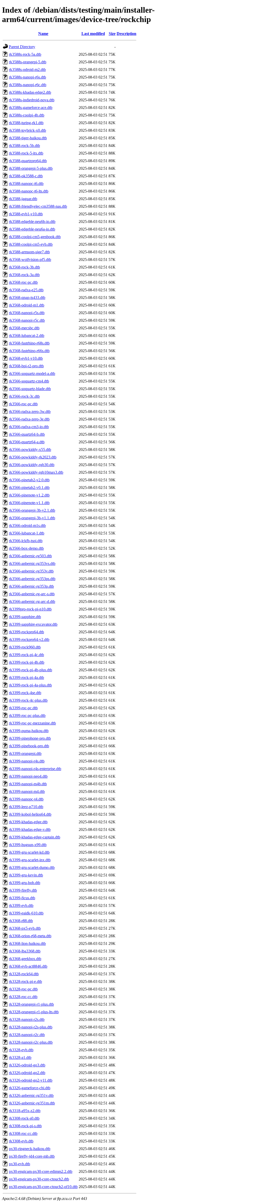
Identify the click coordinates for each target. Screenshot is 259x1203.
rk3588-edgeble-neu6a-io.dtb (32, 229)
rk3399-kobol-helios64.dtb (30, 814)
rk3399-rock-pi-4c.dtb (26, 655)
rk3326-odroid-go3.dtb (27, 1065)
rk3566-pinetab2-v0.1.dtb (29, 487)
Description (126, 33)
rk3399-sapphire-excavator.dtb (33, 624)
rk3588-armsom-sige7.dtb (29, 252)
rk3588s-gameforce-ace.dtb (30, 107)
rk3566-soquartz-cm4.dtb (29, 381)
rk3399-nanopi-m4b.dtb (28, 784)
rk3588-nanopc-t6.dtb (26, 183)
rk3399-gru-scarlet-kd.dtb (29, 852)
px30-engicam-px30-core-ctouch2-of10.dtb (43, 1187)
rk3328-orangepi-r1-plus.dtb (31, 1004)
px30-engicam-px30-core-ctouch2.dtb (39, 1179)
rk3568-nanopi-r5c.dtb (27, 320)
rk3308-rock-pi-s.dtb (25, 1126)
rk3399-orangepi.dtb (25, 753)
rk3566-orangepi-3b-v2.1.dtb (32, 510)
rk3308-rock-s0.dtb (24, 1118)
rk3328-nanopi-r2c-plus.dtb (31, 1042)
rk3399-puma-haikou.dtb (29, 731)
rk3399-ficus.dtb (22, 898)
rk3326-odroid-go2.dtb (27, 1073)
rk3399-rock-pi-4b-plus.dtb (30, 670)
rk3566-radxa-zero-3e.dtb (29, 419)
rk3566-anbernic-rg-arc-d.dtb (32, 601)
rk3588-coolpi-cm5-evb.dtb (31, 244)
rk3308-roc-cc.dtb (23, 1133)
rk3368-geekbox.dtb (25, 959)
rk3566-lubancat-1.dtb (26, 533)
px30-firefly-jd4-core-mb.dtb (32, 1156)
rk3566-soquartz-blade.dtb (30, 389)
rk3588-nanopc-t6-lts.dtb (28, 191)
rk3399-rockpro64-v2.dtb (29, 639)
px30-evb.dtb (19, 1164)
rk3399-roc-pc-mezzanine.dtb (32, 723)
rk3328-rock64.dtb (24, 974)
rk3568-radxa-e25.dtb (26, 290)
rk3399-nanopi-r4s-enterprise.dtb (35, 769)
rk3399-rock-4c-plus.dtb (28, 700)
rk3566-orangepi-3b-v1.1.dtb (32, 518)
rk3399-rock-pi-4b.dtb (26, 662)
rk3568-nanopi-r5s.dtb (27, 313)
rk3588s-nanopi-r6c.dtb (27, 85)
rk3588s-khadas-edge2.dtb (30, 92)
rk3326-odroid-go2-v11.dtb (30, 1080)
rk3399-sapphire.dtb (25, 617)
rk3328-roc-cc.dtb (23, 997)
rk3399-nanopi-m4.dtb (27, 791)
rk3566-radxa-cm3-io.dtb (29, 427)
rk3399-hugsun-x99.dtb (28, 845)
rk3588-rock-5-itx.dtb (26, 153)
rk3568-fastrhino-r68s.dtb (29, 343)
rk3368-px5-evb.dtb (25, 928)
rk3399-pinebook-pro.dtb (29, 746)
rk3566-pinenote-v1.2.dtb (29, 495)
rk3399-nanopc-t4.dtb (26, 799)
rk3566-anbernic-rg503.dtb (30, 556)
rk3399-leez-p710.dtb (26, 807)
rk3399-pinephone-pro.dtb (30, 738)
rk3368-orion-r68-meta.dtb (30, 936)
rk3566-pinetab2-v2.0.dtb (29, 480)
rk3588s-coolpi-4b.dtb (26, 115)
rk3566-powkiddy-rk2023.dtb (32, 457)
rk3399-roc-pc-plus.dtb (27, 715)
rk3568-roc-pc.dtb (23, 282)
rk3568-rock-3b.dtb (24, 267)
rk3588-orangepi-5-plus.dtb (31, 168)
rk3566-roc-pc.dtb (23, 404)
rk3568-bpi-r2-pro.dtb (26, 366)
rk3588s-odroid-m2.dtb (27, 69)
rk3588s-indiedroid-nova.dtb (31, 100)
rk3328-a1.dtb (20, 1057)
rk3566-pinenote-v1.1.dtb (29, 503)
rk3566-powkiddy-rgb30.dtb (31, 465)
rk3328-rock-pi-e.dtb (25, 981)
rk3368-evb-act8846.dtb (28, 966)
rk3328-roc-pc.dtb (23, 989)
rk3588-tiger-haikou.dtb (28, 138)
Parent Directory (22, 47)
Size (112, 33)
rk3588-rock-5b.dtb (24, 145)
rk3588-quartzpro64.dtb (28, 161)
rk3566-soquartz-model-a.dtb (32, 373)
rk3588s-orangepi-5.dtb (27, 62)
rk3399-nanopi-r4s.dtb (27, 761)
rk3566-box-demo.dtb (26, 548)
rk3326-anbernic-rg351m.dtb (32, 1103)
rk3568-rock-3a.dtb (24, 275)
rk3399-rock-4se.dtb (25, 693)
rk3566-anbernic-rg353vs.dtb (32, 563)
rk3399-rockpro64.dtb (26, 632)
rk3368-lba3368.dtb (24, 951)
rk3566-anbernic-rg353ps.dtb (32, 579)
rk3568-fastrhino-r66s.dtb (29, 351)
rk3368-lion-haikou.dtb (27, 943)
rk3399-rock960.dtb (25, 647)
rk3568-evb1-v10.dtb (26, 358)
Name (43, 33)
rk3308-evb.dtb (21, 1141)
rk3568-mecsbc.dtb (24, 328)
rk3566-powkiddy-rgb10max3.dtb (36, 472)
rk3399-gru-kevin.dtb (26, 875)
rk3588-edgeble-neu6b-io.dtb (32, 221)
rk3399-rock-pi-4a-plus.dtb (30, 685)
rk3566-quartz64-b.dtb (27, 434)
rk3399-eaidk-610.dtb (26, 913)
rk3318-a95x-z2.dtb (24, 1111)
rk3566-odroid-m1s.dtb (27, 525)
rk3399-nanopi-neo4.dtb (28, 776)
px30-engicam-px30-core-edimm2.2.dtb (40, 1171)
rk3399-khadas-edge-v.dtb (30, 829)
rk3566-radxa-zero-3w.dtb (30, 411)
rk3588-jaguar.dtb (23, 199)
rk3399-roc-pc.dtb (23, 708)
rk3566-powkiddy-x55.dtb (30, 449)
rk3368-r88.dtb (21, 921)
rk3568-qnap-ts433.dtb (27, 297)
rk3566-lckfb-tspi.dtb (25, 541)
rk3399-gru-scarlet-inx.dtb (30, 860)
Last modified (93, 33)
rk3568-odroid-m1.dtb (26, 305)
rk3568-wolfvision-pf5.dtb (30, 259)
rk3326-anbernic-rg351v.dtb (31, 1095)
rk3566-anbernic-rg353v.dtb (31, 571)
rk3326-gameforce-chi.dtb (29, 1088)
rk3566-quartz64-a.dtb (27, 442)
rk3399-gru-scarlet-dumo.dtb (32, 867)
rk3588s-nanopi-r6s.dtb (27, 77)
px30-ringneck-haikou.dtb (29, 1149)
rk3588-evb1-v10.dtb (26, 214)
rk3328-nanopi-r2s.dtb (27, 1019)
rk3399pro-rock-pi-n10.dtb (30, 609)
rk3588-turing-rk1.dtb (26, 123)
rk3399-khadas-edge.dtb (28, 822)
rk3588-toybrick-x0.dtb (27, 130)
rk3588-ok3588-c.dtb (26, 176)
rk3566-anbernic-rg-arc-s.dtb (32, 594)
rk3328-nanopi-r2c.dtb (27, 1035)
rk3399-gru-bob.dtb (24, 883)
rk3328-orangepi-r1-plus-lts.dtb (34, 1012)
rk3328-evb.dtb (21, 1050)
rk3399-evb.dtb (21, 905)
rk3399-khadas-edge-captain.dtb (34, 837)
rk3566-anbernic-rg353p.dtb (31, 586)
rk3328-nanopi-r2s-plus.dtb (30, 1027)
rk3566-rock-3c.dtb (24, 396)
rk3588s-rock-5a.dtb (25, 54)
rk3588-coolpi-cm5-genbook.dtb (35, 237)
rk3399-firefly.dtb (23, 890)
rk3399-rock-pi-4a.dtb (26, 677)
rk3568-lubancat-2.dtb (26, 335)
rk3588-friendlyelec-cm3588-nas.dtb (38, 206)
